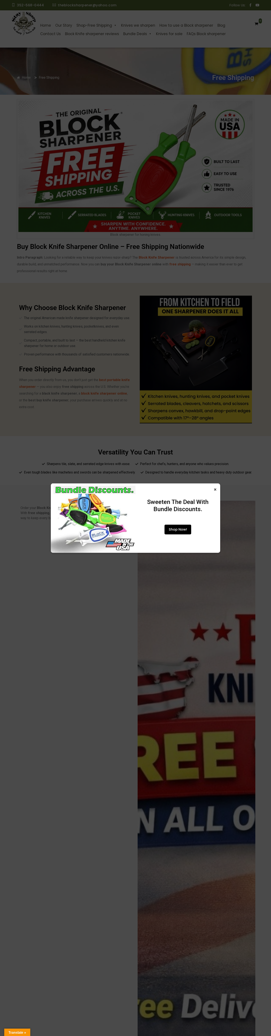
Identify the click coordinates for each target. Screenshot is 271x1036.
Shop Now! (178, 529)
